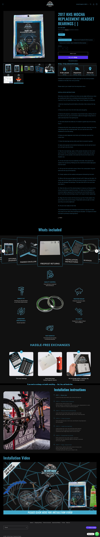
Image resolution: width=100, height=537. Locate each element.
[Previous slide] (3, 251)
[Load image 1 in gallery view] (8, 68)
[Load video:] (50, 488)
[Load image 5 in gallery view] (50, 68)
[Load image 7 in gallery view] (19, 79)
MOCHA (62, 34)
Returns (68, 522)
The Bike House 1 (10, 536)
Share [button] (60, 217)
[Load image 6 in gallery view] (8, 79)
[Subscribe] (26, 527)
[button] (2, 4)
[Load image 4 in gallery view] (39, 68)
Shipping (67, 29)
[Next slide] (96, 251)
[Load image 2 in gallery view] (19, 68)
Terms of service (47, 522)
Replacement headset (65, 39)
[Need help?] (97, 534)
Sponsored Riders (56, 522)
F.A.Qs (63, 522)
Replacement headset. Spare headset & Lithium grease (73, 43)
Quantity (60, 46)
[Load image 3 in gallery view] (29, 68)
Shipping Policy (38, 522)
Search (31, 522)
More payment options (73, 60)
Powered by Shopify (17, 536)
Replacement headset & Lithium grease (83, 39)
